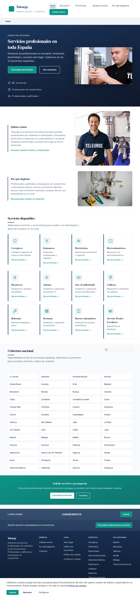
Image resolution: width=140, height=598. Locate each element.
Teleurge (12, 538)
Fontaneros (93, 546)
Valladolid (45, 468)
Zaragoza (108, 468)
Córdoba (45, 407)
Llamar (126, 514)
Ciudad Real (15, 407)
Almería (107, 376)
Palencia (76, 445)
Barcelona (14, 392)
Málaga (44, 437)
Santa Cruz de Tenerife (51, 452)
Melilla (75, 437)
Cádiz (12, 399)
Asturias (45, 384)
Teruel (75, 460)
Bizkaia (44, 392)
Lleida (75, 430)
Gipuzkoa (108, 407)
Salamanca (15, 452)
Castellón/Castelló (81, 399)
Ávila (75, 384)
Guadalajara (78, 414)
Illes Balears (46, 422)
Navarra (13, 445)
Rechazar (27, 592)
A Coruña (14, 376)
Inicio (53, 5)
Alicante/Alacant (80, 376)
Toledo (107, 460)
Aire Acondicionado (97, 555)
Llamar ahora (58, 12)
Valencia (116, 551)
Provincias (80, 5)
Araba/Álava (15, 384)
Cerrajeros (93, 542)
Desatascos (93, 564)
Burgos (76, 392)
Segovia (76, 452)
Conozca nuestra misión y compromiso (30, 150)
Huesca (13, 422)
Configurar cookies (72, 559)
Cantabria (45, 399)
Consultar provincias (22, 69)
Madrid (13, 437)
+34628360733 (71, 514)
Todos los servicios (96, 577)
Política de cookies (77, 585)
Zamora (76, 468)
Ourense (45, 445)
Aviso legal (68, 542)
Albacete (45, 376)
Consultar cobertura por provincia (114, 525)
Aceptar (12, 592)
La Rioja (107, 422)
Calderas (92, 569)
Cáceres (108, 392)
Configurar (44, 592)
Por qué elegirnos (120, 5)
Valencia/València (17, 468)
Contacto (83, 495)
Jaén (75, 422)
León (43, 430)
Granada (45, 414)
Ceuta (106, 399)
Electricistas (93, 551)
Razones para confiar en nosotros (27, 199)
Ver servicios (49, 69)
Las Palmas (15, 430)
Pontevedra (109, 445)
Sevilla (107, 452)
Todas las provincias (122, 564)
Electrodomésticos (96, 560)
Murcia (107, 437)
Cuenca (76, 407)
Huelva (107, 414)
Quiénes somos (100, 5)
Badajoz (107, 384)
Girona (13, 414)
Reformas (92, 573)
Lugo (106, 430)
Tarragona (45, 460)
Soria (12, 460)
